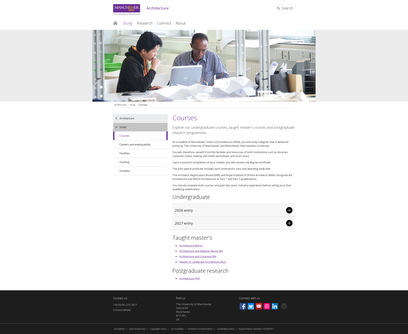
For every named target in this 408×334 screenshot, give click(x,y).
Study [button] (127, 23)
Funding (124, 162)
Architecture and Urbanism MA (197, 256)
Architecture (157, 8)
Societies (125, 171)
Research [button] (145, 23)
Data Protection (137, 328)
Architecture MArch (191, 245)
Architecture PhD (189, 278)
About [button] (181, 23)
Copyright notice (158, 328)
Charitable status (225, 328)
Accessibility (177, 328)
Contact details (122, 310)
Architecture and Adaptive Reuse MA (201, 251)
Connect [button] (164, 23)
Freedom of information (200, 328)
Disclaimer (119, 328)
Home (115, 23)
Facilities (125, 153)
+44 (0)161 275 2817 (125, 305)
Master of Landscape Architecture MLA (202, 262)
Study (132, 104)
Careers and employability (135, 144)
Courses (142, 104)
